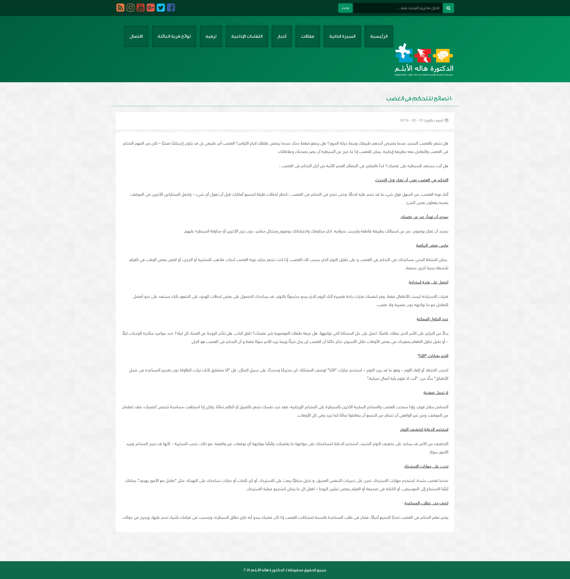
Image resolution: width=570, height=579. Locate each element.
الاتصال (136, 36)
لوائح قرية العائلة (174, 36)
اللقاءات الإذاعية (246, 36)
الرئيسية (378, 36)
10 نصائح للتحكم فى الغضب (419, 98)
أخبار (281, 36)
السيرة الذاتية (342, 36)
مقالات (307, 36)
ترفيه (210, 36)
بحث (345, 7)
